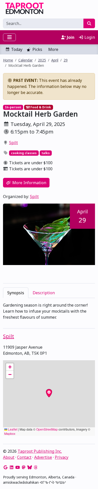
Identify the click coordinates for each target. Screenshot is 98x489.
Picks (37, 49)
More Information (28, 182)
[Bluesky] (29, 467)
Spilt (13, 142)
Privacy (61, 457)
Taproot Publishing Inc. (40, 451)
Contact (24, 457)
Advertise (43, 457)
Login (89, 37)
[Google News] (5, 467)
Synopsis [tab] (15, 293)
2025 (42, 60)
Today (16, 49)
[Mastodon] (23, 467)
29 (66, 60)
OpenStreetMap (47, 429)
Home (8, 60)
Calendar (25, 60)
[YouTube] (17, 467)
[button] (10, 367)
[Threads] (35, 467)
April (54, 60)
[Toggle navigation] (9, 37)
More (53, 49)
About (8, 457)
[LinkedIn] (11, 467)
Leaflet (12, 429)
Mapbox (9, 433)
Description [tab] (44, 293)
